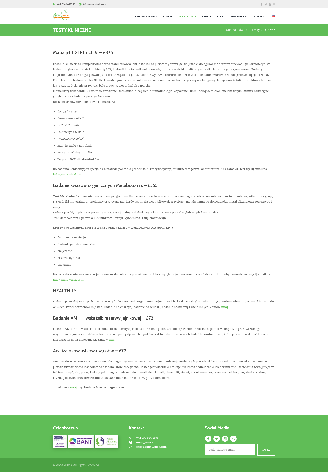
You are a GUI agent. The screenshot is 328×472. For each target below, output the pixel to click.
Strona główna (236, 30)
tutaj (225, 307)
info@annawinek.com (68, 174)
